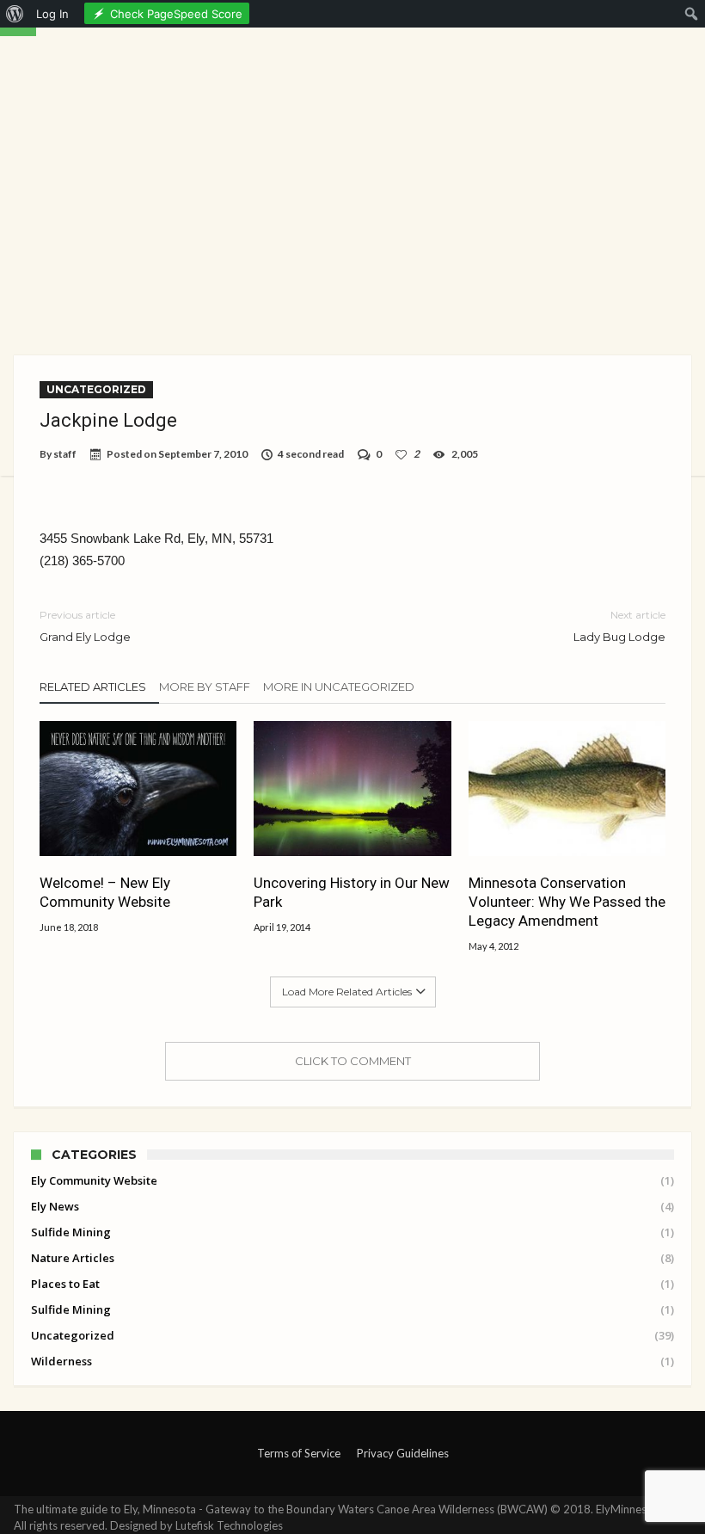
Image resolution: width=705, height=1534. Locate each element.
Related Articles (93, 686)
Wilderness (61, 1361)
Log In (52, 14)
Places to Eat (65, 1283)
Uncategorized (96, 389)
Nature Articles (72, 1258)
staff (65, 453)
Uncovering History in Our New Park (352, 892)
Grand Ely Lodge (85, 626)
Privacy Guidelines (403, 1453)
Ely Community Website (94, 1180)
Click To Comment (353, 1061)
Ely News (55, 1206)
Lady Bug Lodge (619, 626)
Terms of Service (298, 1453)
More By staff (204, 686)
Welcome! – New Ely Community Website (105, 892)
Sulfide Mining (71, 1232)
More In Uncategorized (338, 686)
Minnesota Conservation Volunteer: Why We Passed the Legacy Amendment (567, 901)
